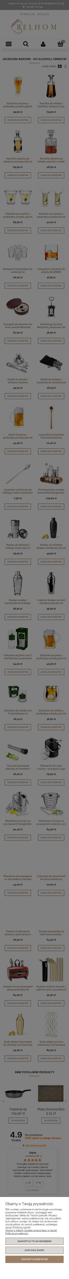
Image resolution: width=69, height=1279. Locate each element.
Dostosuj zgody (34, 1250)
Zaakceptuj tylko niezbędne (34, 1241)
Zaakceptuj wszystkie (34, 1259)
